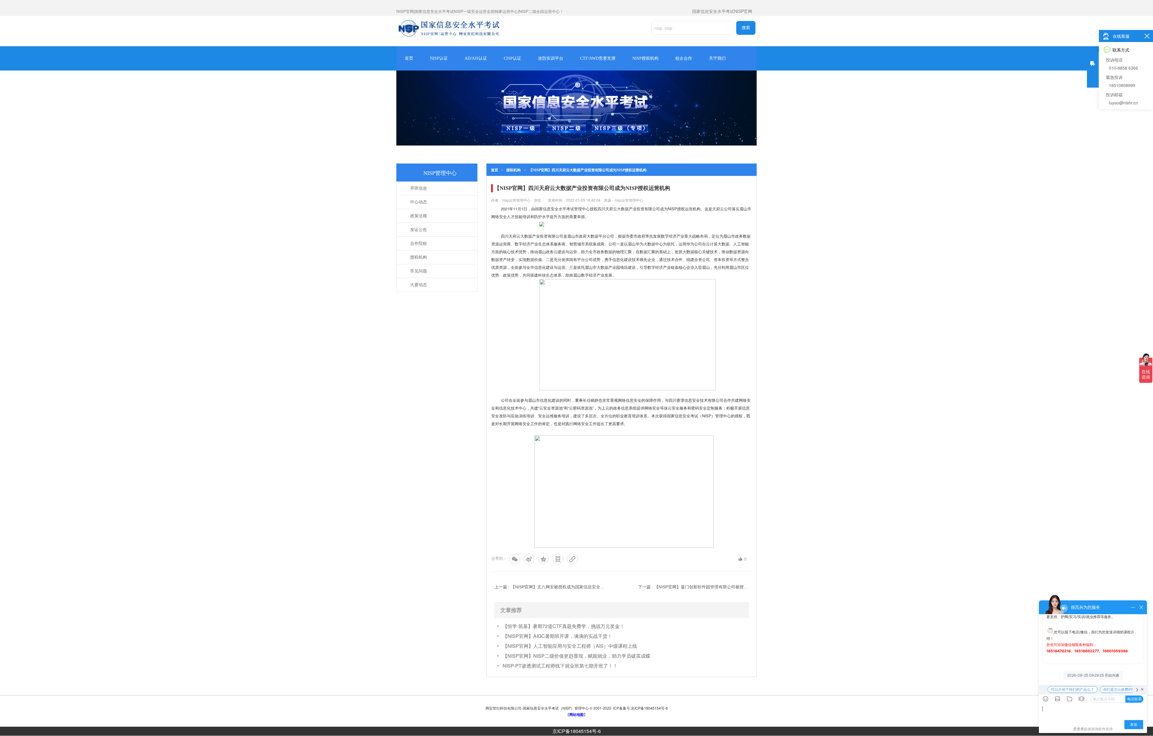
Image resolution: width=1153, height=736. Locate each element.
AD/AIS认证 (476, 58)
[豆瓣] (557, 559)
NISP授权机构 (645, 58)
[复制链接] (572, 559)
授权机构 (513, 170)
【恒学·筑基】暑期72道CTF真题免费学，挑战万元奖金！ (564, 626)
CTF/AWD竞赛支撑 (598, 58)
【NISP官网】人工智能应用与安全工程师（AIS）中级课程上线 (570, 645)
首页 (409, 58)
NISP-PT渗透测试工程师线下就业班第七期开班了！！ (560, 665)
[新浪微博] (529, 559)
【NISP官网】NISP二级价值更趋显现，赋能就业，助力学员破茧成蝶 (576, 655)
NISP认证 (439, 58)
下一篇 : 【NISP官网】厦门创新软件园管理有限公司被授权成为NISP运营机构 (693, 586)
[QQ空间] (543, 559)
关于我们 (717, 58)
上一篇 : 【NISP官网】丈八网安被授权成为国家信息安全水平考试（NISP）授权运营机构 (550, 586)
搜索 (746, 28)
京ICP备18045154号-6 (576, 731)
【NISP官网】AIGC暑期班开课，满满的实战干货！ (557, 635)
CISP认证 (512, 58)
